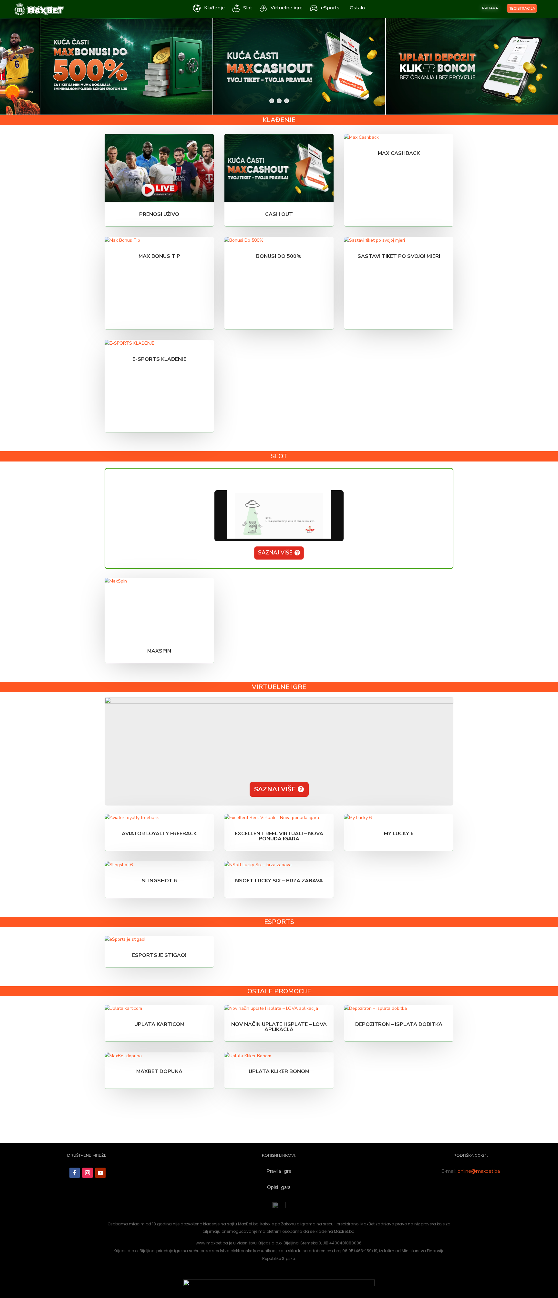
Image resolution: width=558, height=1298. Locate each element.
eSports (330, 8)
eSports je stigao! (159, 955)
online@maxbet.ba (479, 1171)
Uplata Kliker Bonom (279, 1071)
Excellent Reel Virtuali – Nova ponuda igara (279, 836)
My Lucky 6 (399, 833)
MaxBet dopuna (159, 1071)
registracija (522, 8)
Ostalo (357, 8)
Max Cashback (399, 153)
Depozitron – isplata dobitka (398, 1024)
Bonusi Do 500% (279, 256)
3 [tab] (286, 100)
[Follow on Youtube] (100, 1173)
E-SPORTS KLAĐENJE (159, 359)
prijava (490, 8)
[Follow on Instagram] (87, 1173)
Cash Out (279, 214)
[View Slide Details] (86, 66)
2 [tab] (279, 100)
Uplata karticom (159, 1024)
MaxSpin (159, 650)
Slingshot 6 (159, 880)
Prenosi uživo (159, 214)
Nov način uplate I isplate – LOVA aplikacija (279, 1027)
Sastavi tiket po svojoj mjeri (398, 256)
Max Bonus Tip (159, 256)
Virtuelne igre (287, 8)
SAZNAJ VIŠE (275, 552)
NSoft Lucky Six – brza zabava (279, 880)
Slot (247, 8)
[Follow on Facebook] (74, 1173)
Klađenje (214, 8)
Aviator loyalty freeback (159, 833)
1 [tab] (271, 100)
